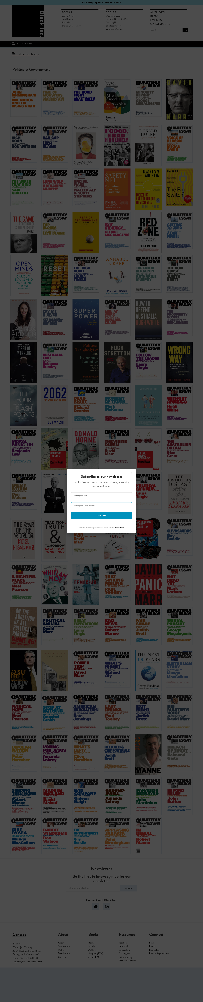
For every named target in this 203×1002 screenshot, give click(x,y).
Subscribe (101, 515)
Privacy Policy (119, 527)
